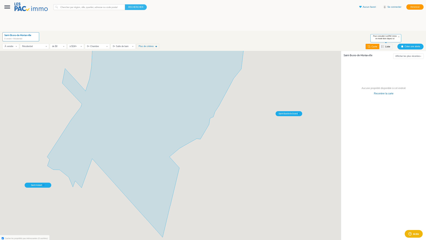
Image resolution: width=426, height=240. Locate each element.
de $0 (54, 46)
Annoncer (415, 7)
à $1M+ (73, 46)
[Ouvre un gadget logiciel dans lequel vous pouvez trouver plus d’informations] (414, 234)
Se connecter (394, 7)
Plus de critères (146, 46)
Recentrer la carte (383, 93)
